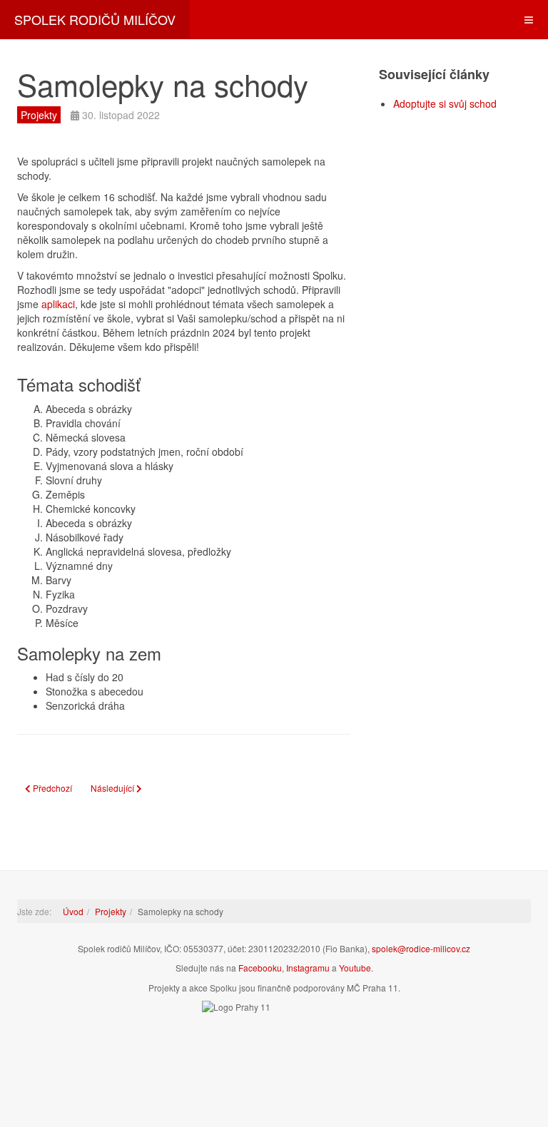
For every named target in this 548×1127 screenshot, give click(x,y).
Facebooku (260, 968)
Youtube (355, 968)
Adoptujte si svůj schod (445, 103)
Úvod (73, 911)
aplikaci (58, 304)
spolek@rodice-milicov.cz (421, 948)
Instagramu (308, 968)
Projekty (110, 911)
